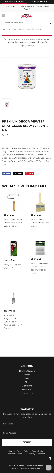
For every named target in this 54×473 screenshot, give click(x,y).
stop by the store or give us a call (23, 42)
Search (12, 451)
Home (4, 29)
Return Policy (38, 451)
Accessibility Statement (34, 454)
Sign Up (27, 442)
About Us (27, 386)
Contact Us (27, 393)
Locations (27, 389)
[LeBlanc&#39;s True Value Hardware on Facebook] (50, 459)
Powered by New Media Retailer (26, 468)
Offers (27, 375)
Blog (27, 382)
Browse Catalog (27, 371)
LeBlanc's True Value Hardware (29, 466)
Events (27, 378)
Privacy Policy (23, 451)
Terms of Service (14, 454)
